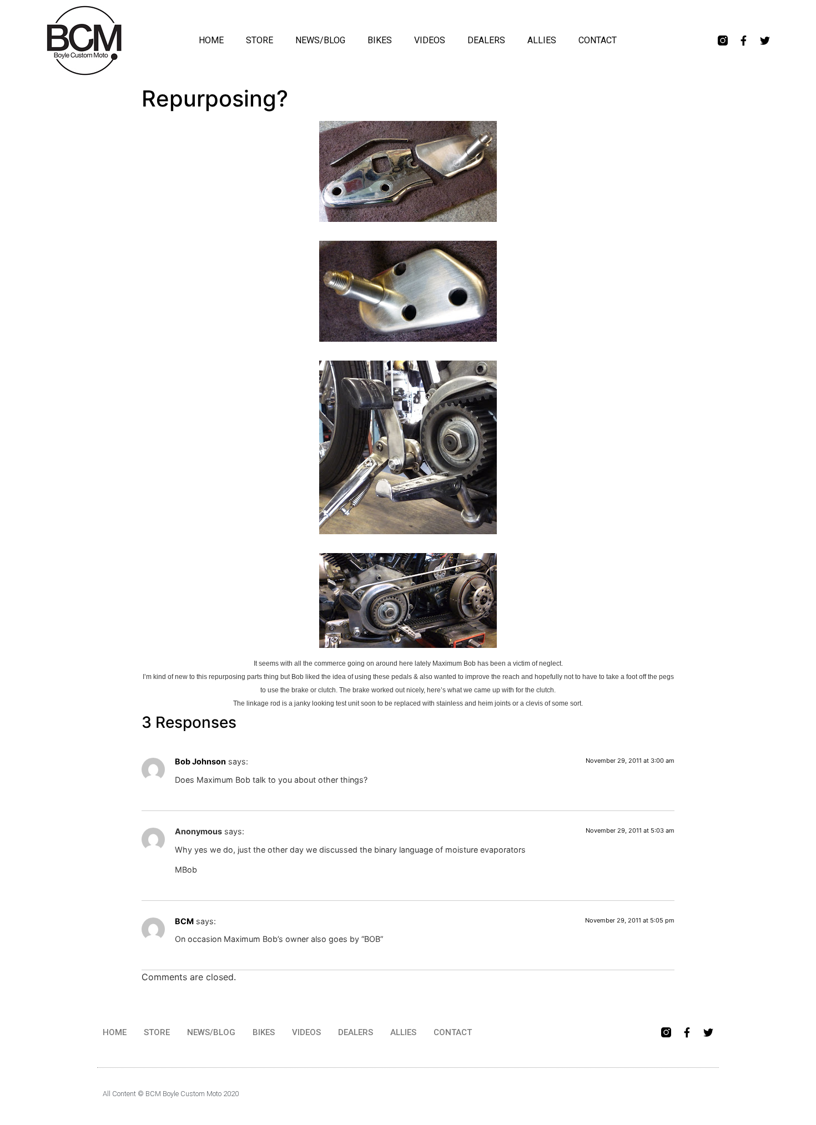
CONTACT (597, 40)
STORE (259, 40)
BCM (184, 921)
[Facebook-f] (744, 40)
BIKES (379, 40)
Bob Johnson (200, 761)
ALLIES (541, 40)
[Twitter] (765, 40)
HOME (211, 40)
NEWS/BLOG (320, 40)
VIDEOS (429, 40)
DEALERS (486, 40)
